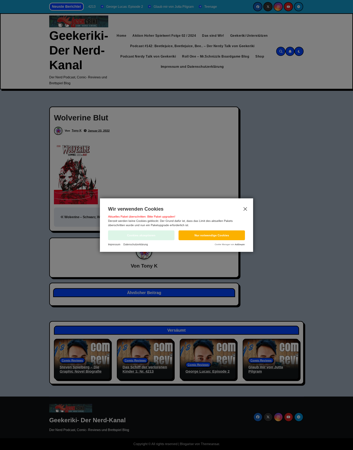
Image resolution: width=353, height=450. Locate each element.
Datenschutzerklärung (135, 244)
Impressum (114, 244)
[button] (212, 235)
